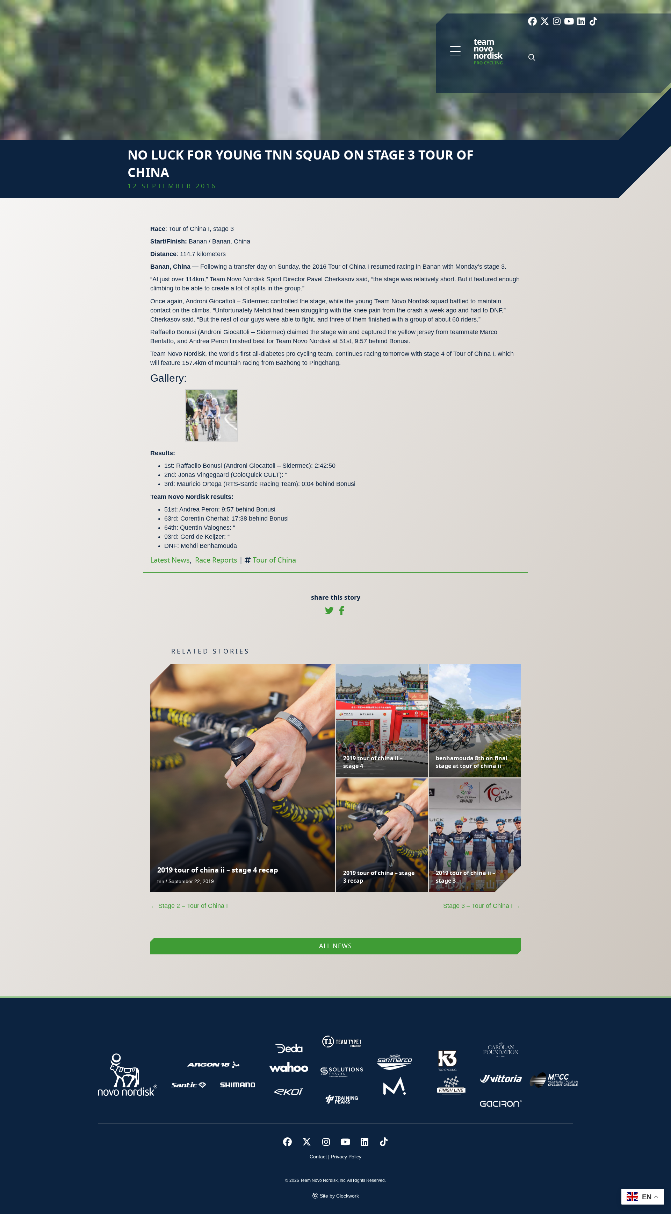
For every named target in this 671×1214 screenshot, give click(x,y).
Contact (318, 1156)
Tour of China (274, 560)
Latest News (170, 560)
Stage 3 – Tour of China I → (482, 905)
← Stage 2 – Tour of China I (189, 905)
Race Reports (216, 560)
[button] (455, 51)
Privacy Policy (346, 1156)
